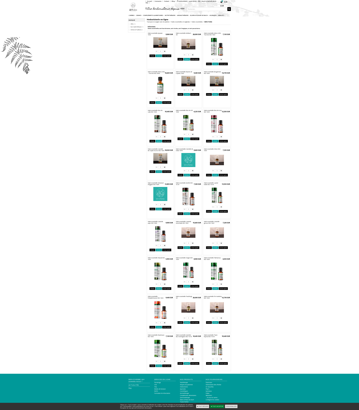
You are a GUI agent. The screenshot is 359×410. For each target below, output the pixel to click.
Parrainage (157, 382)
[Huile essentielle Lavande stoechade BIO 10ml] (188, 240)
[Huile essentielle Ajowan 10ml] (160, 48)
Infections (208, 22)
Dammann (209, 382)
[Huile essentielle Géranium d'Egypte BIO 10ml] (160, 201)
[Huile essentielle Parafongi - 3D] (188, 315)
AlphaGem (209, 395)
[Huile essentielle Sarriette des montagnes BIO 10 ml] (188, 356)
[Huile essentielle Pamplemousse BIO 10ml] (160, 319)
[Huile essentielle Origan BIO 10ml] (188, 279)
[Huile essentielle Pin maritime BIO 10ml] (217, 315)
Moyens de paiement (186, 385)
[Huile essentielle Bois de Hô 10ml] (188, 131)
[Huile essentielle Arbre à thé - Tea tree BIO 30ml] (160, 95)
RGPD (156, 391)
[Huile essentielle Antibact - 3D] (188, 52)
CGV (155, 385)
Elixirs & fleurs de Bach (199, 15)
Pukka (207, 393)
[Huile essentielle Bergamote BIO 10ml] (217, 87)
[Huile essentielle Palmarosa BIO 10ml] (217, 281)
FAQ (155, 387)
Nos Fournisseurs (214, 379)
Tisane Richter (184, 402)
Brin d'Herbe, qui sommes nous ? (137, 380)
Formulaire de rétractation (162, 393)
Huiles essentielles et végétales (180, 22)
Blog (130, 388)
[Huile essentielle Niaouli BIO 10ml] (160, 281)
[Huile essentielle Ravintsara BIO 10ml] (160, 358)
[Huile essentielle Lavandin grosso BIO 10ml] (217, 240)
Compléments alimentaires (153, 15)
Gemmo (138, 15)
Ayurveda (213, 15)
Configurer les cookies (212, 400)
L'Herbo (131, 15)
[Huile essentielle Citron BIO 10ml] (217, 167)
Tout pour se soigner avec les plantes (158, 22)
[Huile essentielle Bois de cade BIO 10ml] (160, 133)
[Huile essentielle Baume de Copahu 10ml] (188, 87)
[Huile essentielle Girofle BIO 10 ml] (188, 206)
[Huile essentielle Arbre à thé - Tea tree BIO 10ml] (217, 56)
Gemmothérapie (185, 397)
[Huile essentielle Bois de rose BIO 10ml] (217, 133)
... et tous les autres (211, 397)
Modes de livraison (160, 389)
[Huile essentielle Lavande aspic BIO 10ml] (160, 242)
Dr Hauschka (209, 387)
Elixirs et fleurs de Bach (187, 400)
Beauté (221, 15)
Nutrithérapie (170, 15)
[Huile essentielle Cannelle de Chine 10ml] (188, 167)
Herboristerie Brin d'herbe (213, 385)
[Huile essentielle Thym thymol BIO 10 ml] (217, 356)
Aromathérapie (182, 15)
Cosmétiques (184, 391)
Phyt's (207, 389)
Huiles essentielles (197, 22)
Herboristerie (184, 387)
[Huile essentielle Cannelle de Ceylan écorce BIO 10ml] (160, 164)
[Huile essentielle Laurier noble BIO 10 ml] (217, 204)
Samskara (209, 391)
